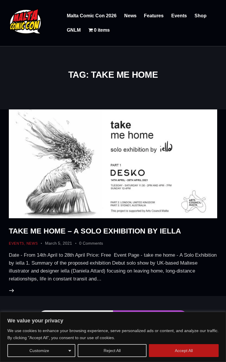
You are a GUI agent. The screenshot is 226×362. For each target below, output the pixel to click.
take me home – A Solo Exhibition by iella (95, 231)
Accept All (184, 350)
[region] (113, 337)
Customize (39, 350)
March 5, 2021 (58, 243)
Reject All (112, 350)
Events (16, 243)
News (32, 243)
